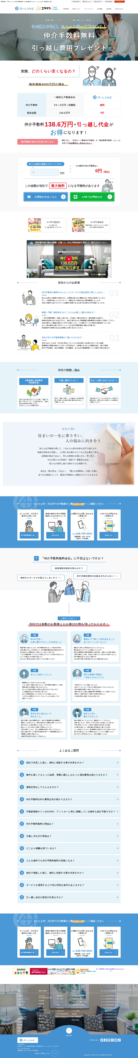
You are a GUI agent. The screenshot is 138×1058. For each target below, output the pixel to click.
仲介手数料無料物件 (63, 1014)
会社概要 (99, 9)
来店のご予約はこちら (42, 1053)
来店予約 (98, 1)
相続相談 (74, 1014)
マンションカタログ (45, 1013)
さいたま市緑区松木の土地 (109, 1017)
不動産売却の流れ (77, 999)
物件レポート (43, 1016)
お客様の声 (20, 1005)
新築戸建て (60, 996)
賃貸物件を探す (43, 1022)
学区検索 (41, 1000)
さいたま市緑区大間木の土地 (109, 1005)
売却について (76, 9)
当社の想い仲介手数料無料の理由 (45, 996)
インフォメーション (23, 999)
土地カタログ (43, 1010)
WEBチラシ (42, 1019)
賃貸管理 (20, 1022)
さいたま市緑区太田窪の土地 (109, 1002)
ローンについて (88, 9)
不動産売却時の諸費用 (78, 1005)
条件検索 (41, 1007)
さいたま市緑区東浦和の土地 (109, 996)
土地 (58, 1005)
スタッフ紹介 (21, 1002)
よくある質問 (76, 1011)
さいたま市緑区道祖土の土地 (109, 999)
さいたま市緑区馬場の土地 (109, 1020)
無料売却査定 (76, 1020)
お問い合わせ (119, 9)
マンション (60, 1002)
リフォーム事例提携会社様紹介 (22, 1018)
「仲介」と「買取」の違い (79, 1002)
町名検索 (41, 1003)
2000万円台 (60, 1008)
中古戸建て (60, 999)
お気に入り (88, 1)
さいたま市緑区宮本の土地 (109, 1014)
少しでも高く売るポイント (79, 1008)
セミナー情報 (21, 1008)
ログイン (119, 1)
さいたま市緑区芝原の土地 (109, 1011)
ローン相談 (42, 1028)
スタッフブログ (22, 1011)
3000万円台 (60, 1011)
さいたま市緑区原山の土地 (109, 1008)
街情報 (19, 1028)
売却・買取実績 (76, 1017)
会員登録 (108, 9)
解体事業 (20, 1025)
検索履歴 (109, 1)
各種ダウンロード (22, 1031)
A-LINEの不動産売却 (78, 996)
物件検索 (66, 9)
